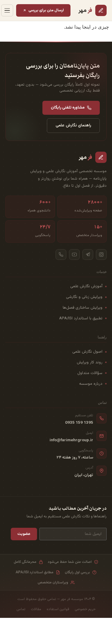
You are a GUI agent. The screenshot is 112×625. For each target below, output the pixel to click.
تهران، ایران (83, 475)
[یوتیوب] (74, 254)
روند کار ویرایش (89, 362)
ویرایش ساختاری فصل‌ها (82, 307)
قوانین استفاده (58, 609)
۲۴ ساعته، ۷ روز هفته (74, 458)
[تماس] (61, 254)
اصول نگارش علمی (87, 351)
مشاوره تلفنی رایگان (68, 107)
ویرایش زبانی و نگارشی (84, 297)
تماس (20, 609)
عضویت (23, 534)
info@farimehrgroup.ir (71, 440)
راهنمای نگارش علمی (73, 125)
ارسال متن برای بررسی (46, 10)
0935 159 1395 (79, 423)
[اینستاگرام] (101, 254)
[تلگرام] (87, 254)
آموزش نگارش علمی (86, 286)
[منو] (7, 10)
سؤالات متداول (89, 373)
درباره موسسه (90, 384)
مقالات (36, 609)
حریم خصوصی (85, 609)
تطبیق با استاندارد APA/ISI (80, 318)
